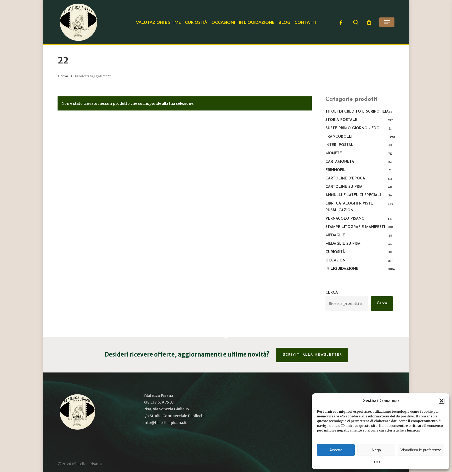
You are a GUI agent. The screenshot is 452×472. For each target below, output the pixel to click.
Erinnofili (336, 170)
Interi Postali (339, 145)
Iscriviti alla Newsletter (311, 355)
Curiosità (335, 252)
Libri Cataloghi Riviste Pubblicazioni (349, 207)
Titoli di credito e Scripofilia (357, 112)
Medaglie (335, 235)
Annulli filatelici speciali (353, 195)
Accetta (335, 450)
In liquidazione (341, 269)
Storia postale (341, 120)
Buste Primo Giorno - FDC (352, 128)
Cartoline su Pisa (344, 187)
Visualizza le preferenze (420, 450)
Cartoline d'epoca (345, 178)
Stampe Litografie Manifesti (355, 227)
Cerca (331, 293)
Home (63, 76)
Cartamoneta (339, 162)
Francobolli (338, 137)
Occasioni (336, 261)
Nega (376, 450)
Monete (333, 153)
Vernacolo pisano (345, 219)
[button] (441, 400)
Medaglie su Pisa (342, 244)
